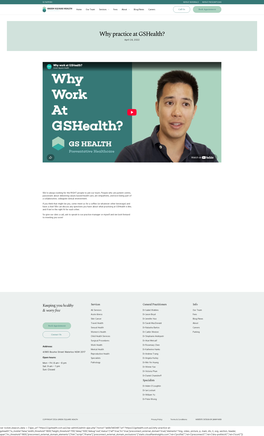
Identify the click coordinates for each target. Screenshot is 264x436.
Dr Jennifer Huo (150, 319)
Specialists (96, 358)
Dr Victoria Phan (150, 371)
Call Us (181, 9)
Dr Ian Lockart (149, 390)
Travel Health (97, 323)
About (124, 9)
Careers (151, 9)
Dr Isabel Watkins (151, 310)
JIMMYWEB (217, 419)
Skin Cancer (96, 319)
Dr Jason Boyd (149, 314)
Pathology (95, 362)
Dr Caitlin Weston (151, 332)
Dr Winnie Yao (149, 367)
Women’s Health (98, 332)
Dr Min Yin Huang (151, 362)
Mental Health (97, 349)
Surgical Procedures (100, 341)
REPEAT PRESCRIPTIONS (211, 2)
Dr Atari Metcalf (150, 341)
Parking (196, 332)
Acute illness (96, 314)
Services (103, 9)
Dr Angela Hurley (150, 358)
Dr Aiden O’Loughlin (152, 386)
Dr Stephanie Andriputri (153, 336)
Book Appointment (207, 9)
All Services (96, 310)
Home (79, 9)
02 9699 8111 (47, 2)
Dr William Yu (149, 395)
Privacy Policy (156, 419)
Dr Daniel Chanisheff (152, 376)
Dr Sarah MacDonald (152, 323)
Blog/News (139, 9)
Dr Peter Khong (150, 399)
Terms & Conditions (178, 419)
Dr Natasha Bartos (151, 327)
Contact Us (56, 334)
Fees (115, 9)
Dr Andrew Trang (150, 354)
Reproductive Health (100, 354)
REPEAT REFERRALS (191, 2)
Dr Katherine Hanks (151, 349)
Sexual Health (97, 327)
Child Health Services (100, 336)
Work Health (96, 345)
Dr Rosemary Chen (151, 345)
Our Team (90, 9)
